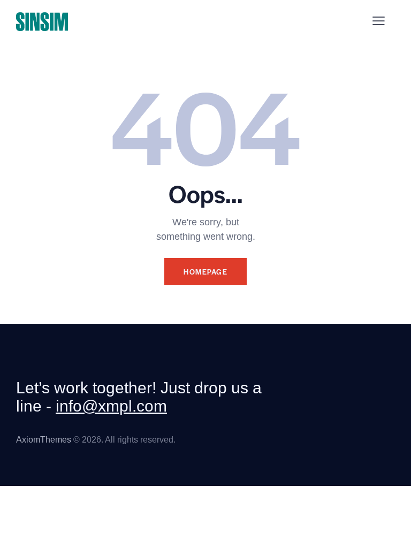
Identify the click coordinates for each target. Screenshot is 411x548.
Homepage (205, 272)
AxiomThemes (43, 439)
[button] (378, 21)
